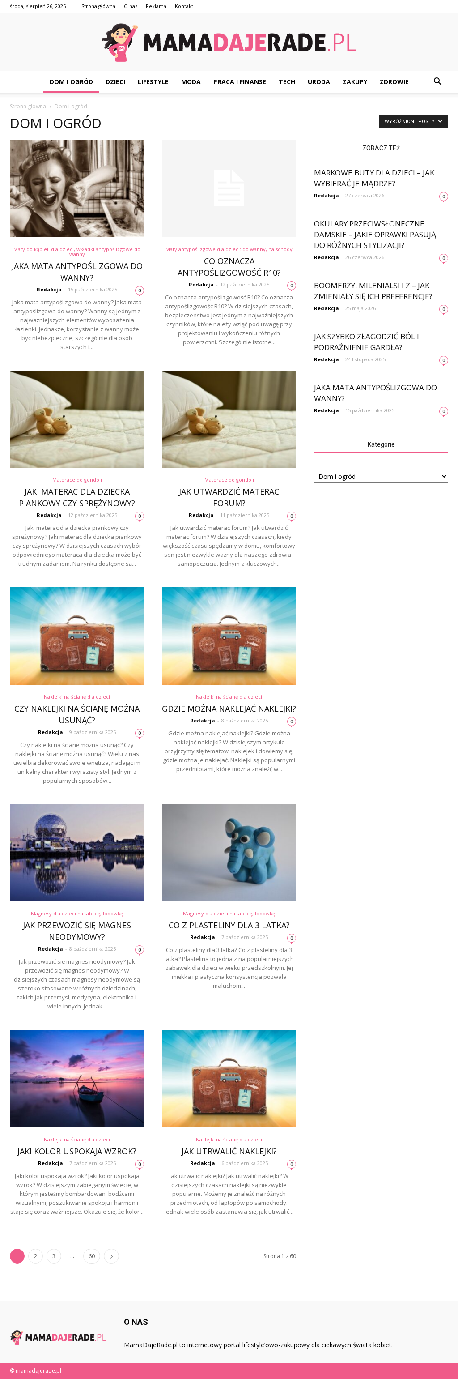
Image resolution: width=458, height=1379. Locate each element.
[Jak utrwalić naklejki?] (229, 1078)
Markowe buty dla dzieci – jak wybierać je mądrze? (374, 177)
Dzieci (115, 81)
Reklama (156, 6)
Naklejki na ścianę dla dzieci (77, 696)
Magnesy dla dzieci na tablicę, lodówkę (77, 913)
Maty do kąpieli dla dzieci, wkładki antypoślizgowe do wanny (76, 251)
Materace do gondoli (77, 479)
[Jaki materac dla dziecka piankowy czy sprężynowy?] (77, 419)
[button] (437, 82)
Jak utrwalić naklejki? (229, 1151)
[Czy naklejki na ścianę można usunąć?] (77, 636)
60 (92, 1256)
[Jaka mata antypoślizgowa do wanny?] (77, 188)
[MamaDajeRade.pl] (229, 42)
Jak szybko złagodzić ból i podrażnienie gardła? (366, 341)
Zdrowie (394, 81)
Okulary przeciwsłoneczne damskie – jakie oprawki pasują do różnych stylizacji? (375, 234)
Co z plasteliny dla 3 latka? (229, 925)
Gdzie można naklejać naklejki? (229, 708)
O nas (130, 6)
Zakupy (355, 81)
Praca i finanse (239, 81)
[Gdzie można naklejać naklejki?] (229, 636)
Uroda (319, 81)
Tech (287, 81)
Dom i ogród (71, 81)
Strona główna (98, 6)
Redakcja (49, 289)
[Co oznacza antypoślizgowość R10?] (229, 188)
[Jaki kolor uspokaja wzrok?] (77, 1078)
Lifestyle (153, 81)
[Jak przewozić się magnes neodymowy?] (77, 853)
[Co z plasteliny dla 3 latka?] (229, 853)
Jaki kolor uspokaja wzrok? (76, 1151)
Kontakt (184, 6)
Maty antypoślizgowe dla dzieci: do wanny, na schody (229, 249)
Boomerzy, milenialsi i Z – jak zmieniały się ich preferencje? (373, 290)
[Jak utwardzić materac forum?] (229, 419)
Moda (191, 81)
